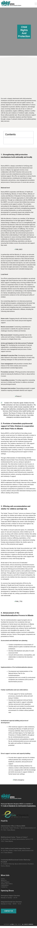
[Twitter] (5, 871)
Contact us (4, 887)
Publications (5, 885)
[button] (36, 3)
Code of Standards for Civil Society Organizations (19, 806)
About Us (4, 880)
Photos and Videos (7, 884)
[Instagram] (11, 871)
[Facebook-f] (2, 871)
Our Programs (5, 882)
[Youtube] (8, 871)
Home (3, 879)
